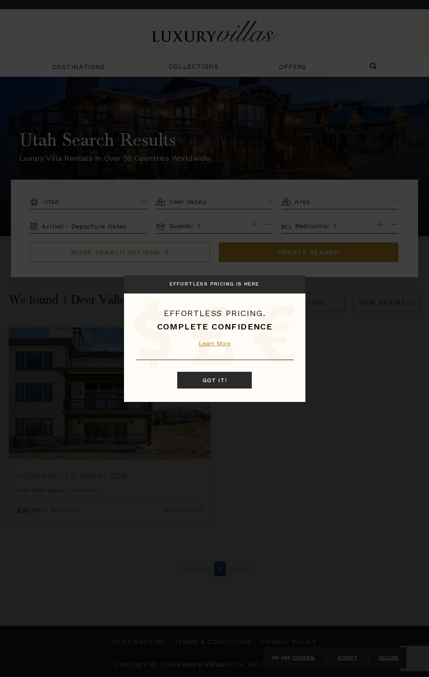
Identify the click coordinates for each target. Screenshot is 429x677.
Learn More (215, 343)
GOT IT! (214, 380)
